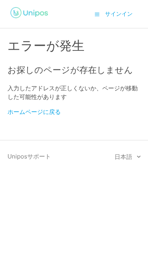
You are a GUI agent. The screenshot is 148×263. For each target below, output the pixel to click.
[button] (97, 14)
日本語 (124, 156)
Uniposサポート (29, 156)
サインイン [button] (119, 13)
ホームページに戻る (34, 112)
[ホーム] (29, 19)
